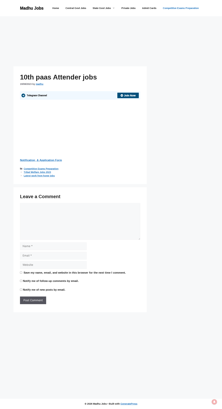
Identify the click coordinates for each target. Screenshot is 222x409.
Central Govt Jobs (75, 8)
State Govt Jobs (102, 8)
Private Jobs (128, 8)
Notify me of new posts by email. (44, 289)
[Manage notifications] (214, 401)
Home (55, 8)
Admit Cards (149, 8)
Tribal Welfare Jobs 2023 (37, 172)
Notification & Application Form (41, 160)
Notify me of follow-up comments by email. (51, 281)
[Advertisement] (80, 42)
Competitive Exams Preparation (181, 8)
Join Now (130, 95)
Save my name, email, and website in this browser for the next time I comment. (75, 272)
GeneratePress (128, 403)
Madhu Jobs (32, 8)
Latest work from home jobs (39, 175)
